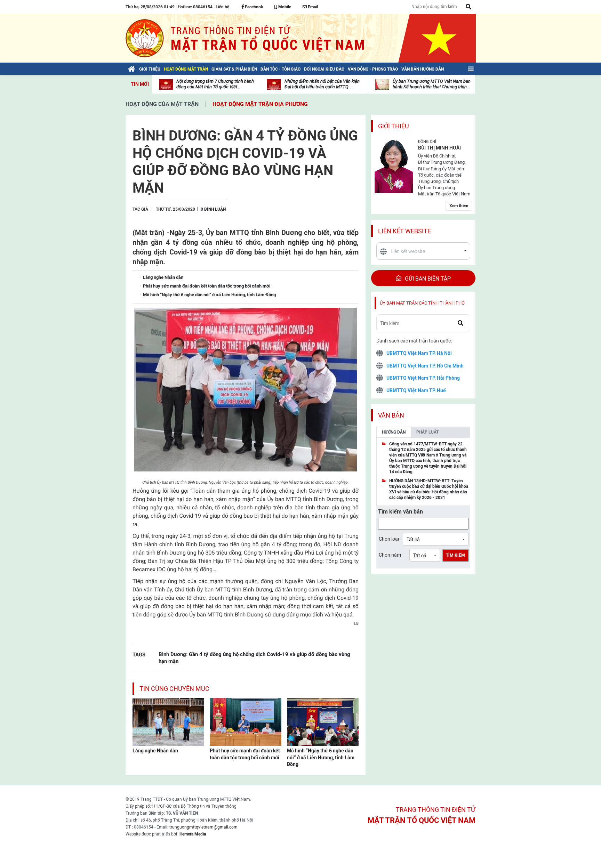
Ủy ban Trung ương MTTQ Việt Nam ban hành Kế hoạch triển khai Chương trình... (432, 84)
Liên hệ (222, 7)
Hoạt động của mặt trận (162, 104)
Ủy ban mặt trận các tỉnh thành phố (422, 303)
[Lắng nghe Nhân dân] (168, 721)
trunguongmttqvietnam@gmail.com (203, 827)
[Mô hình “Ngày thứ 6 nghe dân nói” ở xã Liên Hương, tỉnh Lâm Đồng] (323, 721)
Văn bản (391, 415)
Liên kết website (404, 231)
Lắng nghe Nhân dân (155, 750)
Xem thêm (458, 205)
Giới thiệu (393, 126)
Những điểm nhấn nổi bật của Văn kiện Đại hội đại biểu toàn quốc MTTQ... (322, 84)
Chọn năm (390, 555)
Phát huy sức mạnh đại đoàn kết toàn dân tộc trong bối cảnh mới (245, 754)
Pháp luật (427, 432)
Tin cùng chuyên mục (174, 688)
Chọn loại (389, 539)
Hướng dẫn (394, 432)
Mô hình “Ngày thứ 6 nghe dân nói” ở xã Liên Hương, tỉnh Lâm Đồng (320, 757)
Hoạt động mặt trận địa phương (260, 104)
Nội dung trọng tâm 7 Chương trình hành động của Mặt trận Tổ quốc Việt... (215, 84)
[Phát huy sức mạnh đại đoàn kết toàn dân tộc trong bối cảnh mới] (245, 721)
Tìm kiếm (455, 555)
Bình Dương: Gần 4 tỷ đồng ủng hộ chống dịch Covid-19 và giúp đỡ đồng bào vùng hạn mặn (254, 657)
